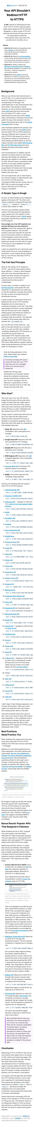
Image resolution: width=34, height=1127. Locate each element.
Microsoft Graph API (12, 614)
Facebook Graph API (12, 542)
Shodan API (9, 646)
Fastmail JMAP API (11, 466)
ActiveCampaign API (12, 490)
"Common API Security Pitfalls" (12, 766)
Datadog (8, 524)
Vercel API (8, 691)
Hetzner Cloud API (11, 578)
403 (24, 429)
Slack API (8, 652)
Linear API (8, 602)
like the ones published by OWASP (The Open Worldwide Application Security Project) (16, 756)
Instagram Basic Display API (15, 596)
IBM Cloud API (10, 590)
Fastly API (8, 548)
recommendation (25, 56)
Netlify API (8, 620)
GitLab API (8, 566)
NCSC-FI (26, 1116)
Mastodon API (10, 608)
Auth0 (7, 512)
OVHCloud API (10, 634)
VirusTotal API (10, 994)
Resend (8, 640)
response (11, 50)
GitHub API (9, 560)
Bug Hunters (23, 996)
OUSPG (17, 1118)
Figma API (8, 554)
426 (30, 456)
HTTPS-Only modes (15, 145)
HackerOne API (10, 572)
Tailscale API (9, 658)
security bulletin (22, 667)
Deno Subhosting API (12, 530)
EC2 (27, 867)
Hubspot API (9, 584)
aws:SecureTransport (20, 930)
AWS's (19, 74)
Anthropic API (10, 502)
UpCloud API (9, 685)
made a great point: (10, 356)
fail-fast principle (7, 288)
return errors (11, 628)
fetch (24, 216)
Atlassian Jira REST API (13, 496)
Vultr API (8, 697)
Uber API (8, 679)
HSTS (24, 130)
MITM (28, 115)
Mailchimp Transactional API (13, 66)
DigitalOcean (9, 536)
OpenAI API (9, 626)
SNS (6, 869)
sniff (7, 111)
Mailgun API (9, 975)
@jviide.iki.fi (13, 5)
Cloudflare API (10, 518)
